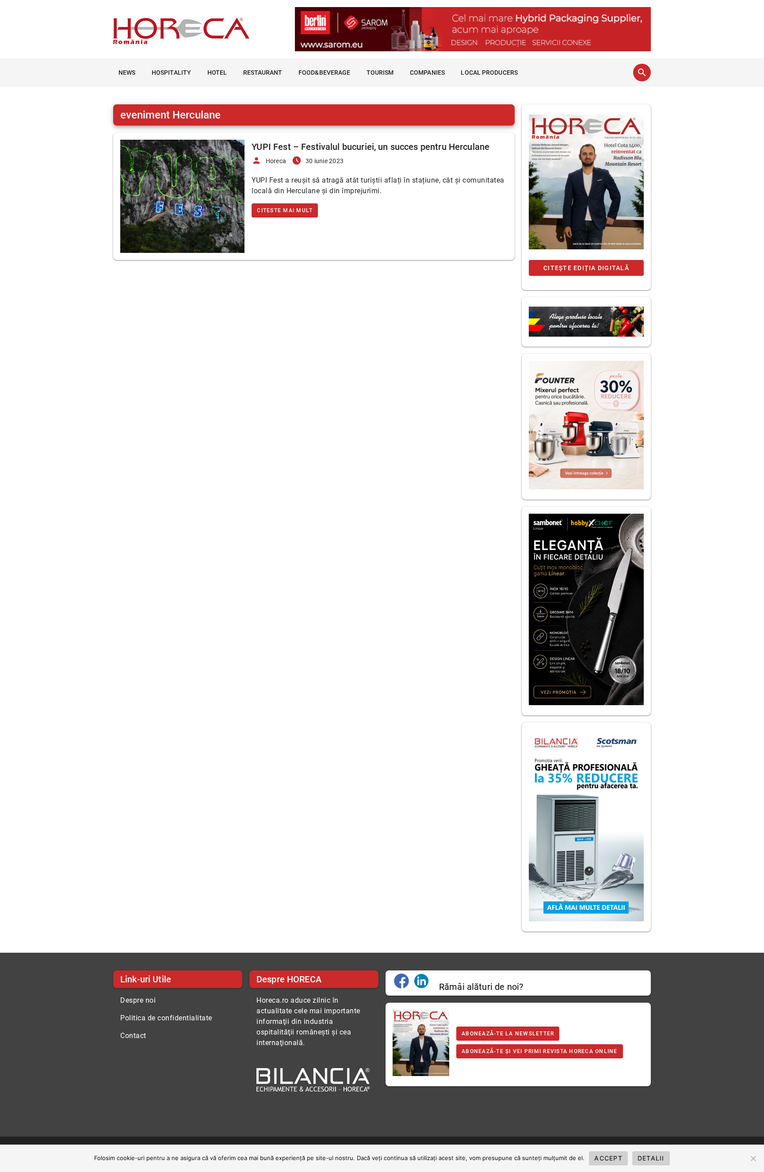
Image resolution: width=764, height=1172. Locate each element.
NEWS (126, 72)
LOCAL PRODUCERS (489, 72)
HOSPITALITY (171, 72)
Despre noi (138, 1000)
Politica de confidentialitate (166, 1018)
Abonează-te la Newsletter (508, 1034)
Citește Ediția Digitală (586, 267)
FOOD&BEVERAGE (324, 72)
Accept (608, 1158)
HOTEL (217, 72)
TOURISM (380, 72)
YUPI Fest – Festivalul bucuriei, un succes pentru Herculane (370, 146)
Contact (133, 1035)
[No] (753, 1158)
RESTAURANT (263, 72)
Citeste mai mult (285, 210)
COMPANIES (427, 72)
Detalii (651, 1158)
